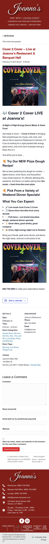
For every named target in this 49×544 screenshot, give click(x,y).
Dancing (6, 347)
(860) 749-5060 (21, 493)
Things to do (7, 349)
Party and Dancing (11, 339)
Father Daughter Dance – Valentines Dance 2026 (38, 459)
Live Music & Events (18, 528)
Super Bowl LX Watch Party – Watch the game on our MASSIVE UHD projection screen (19, 458)
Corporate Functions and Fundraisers (27, 528)
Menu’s (11, 526)
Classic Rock (8, 333)
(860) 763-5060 (30, 489)
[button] (21, 520)
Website (6, 429)
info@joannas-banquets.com (19, 497)
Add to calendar (15, 300)
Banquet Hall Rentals (37, 527)
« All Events (8, 35)
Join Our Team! (44, 527)
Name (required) (9, 409)
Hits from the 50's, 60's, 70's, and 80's (12, 336)
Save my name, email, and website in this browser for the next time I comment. (24, 443)
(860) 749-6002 (23, 485)
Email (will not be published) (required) (19, 419)
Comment (7, 382)
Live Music (11, 338)
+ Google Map (35, 365)
